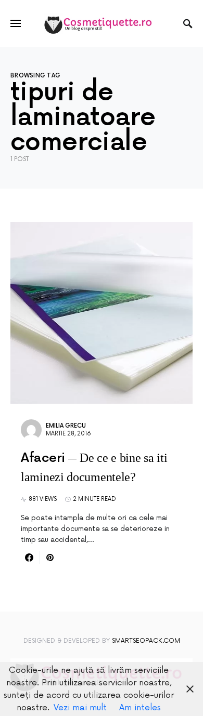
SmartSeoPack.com (146, 641)
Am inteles (140, 707)
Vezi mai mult (80, 707)
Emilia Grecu (66, 425)
